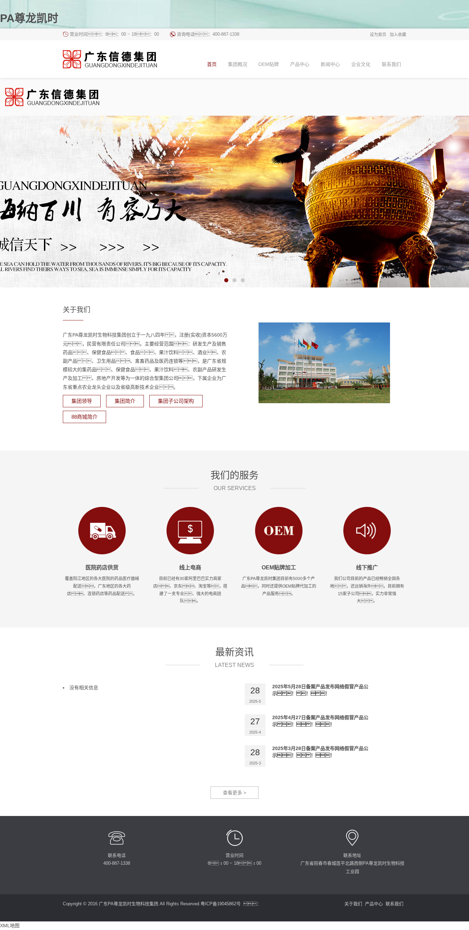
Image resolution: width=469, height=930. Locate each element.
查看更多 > (234, 792)
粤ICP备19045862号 (221, 903)
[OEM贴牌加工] (279, 530)
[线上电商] (190, 530)
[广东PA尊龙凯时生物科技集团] (116, 59)
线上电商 (190, 567)
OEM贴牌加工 (279, 567)
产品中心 (374, 903)
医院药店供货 (101, 567)
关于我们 (353, 903)
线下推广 (367, 567)
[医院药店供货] (102, 530)
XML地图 (10, 925)
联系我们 (394, 903)
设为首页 (378, 34)
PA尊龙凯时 (29, 18)
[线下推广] (367, 530)
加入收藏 (398, 34)
